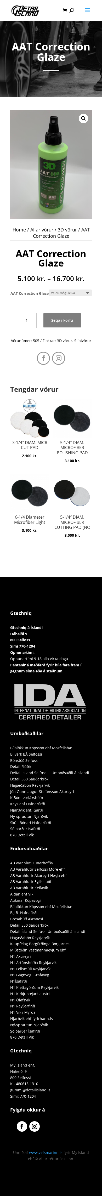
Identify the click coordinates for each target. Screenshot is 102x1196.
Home (19, 229)
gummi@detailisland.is (30, 1089)
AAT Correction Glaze (29, 293)
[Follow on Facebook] (43, 358)
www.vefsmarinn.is (46, 1152)
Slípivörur (82, 340)
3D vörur (67, 229)
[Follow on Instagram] (58, 358)
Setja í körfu (62, 320)
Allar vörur (41, 229)
